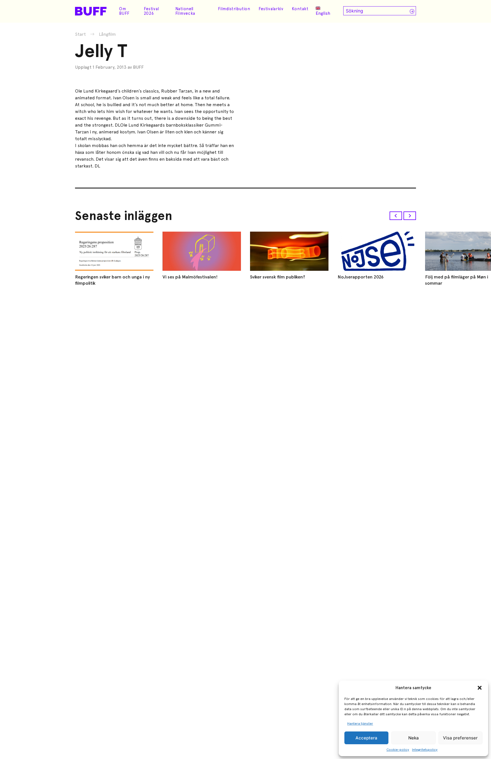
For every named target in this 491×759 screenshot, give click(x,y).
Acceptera (366, 738)
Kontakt (300, 9)
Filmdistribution (234, 9)
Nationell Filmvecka (185, 11)
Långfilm (107, 34)
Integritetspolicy (425, 750)
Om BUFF (124, 11)
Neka (413, 738)
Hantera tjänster (360, 724)
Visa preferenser (460, 738)
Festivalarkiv (271, 9)
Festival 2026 (151, 11)
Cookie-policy (397, 750)
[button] (479, 688)
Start (80, 34)
